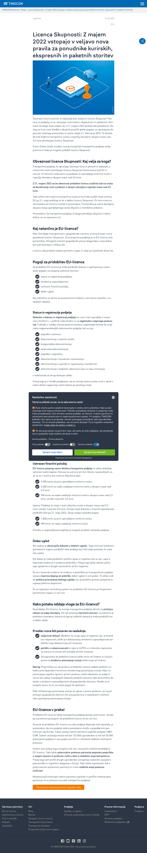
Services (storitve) (12, 807)
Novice (31, 815)
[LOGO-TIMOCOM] (13, 4)
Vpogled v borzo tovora (40, 818)
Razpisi (6, 822)
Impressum (111, 811)
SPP (107, 815)
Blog (30, 811)
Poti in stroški (9, 818)
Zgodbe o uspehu (73, 811)
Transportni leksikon (39, 826)
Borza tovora (9, 811)
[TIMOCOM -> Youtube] (68, 841)
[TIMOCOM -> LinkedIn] (79, 841)
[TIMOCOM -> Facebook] (63, 841)
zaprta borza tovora (12, 815)
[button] (142, 41)
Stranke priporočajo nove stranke (81, 815)
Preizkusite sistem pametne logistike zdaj (58, 787)
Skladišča (7, 826)
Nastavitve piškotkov (115, 822)
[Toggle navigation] (142, 3)
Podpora (139, 811)
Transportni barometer (40, 822)
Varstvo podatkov (114, 818)
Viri (30, 807)
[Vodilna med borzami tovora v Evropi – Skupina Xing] (74, 841)
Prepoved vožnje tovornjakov (43, 829)
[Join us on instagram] (84, 841)
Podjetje (68, 807)
